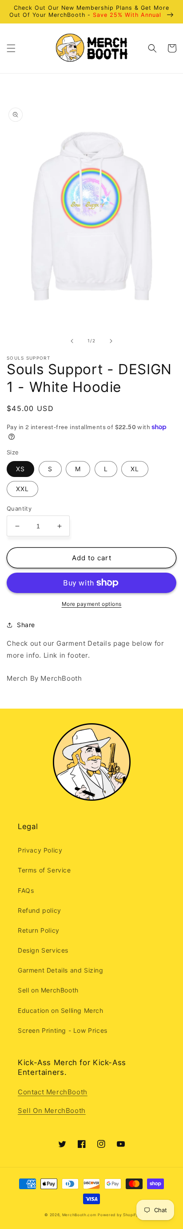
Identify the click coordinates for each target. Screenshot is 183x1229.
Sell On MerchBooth (52, 1110)
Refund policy (39, 910)
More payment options (92, 604)
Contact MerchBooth (53, 1092)
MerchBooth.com (79, 1215)
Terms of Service (44, 870)
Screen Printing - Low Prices (62, 1030)
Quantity (19, 508)
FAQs (26, 890)
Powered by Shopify (118, 1215)
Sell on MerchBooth (48, 990)
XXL (22, 488)
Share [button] (26, 624)
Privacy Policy (40, 850)
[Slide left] (72, 341)
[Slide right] (111, 341)
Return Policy (39, 930)
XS (20, 469)
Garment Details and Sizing (60, 970)
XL (135, 469)
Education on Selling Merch (60, 1010)
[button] (11, 48)
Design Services (43, 950)
